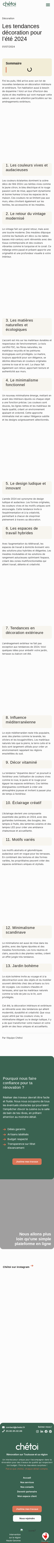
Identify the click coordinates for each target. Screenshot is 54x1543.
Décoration (8, 18)
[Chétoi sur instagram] (32, 1266)
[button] (48, 4)
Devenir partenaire (27, 1491)
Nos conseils (27, 1487)
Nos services (27, 1482)
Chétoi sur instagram (16, 1267)
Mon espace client (27, 1496)
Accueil (27, 1477)
